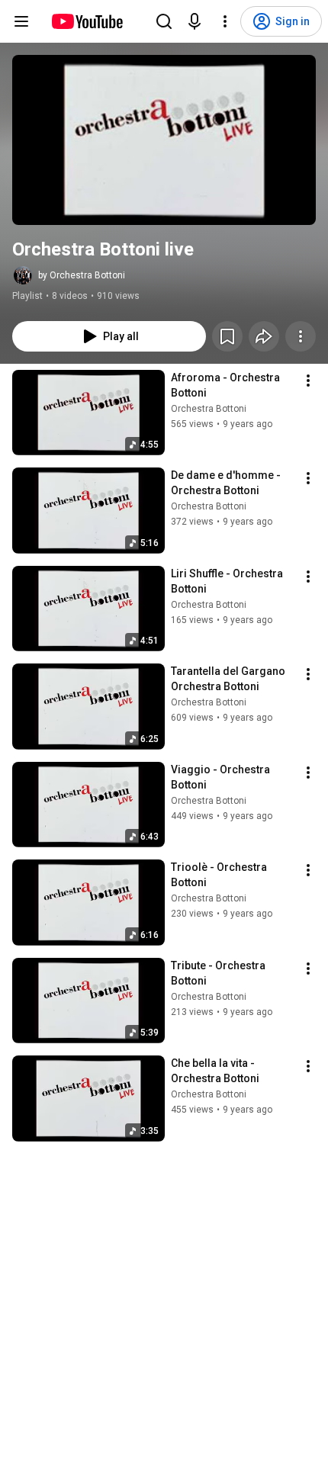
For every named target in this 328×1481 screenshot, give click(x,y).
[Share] (264, 336)
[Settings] (225, 21)
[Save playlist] (227, 336)
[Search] (164, 21)
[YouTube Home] (86, 21)
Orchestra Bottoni (208, 408)
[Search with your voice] (194, 21)
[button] (164, 140)
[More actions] (300, 336)
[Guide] (21, 21)
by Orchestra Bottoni (81, 275)
